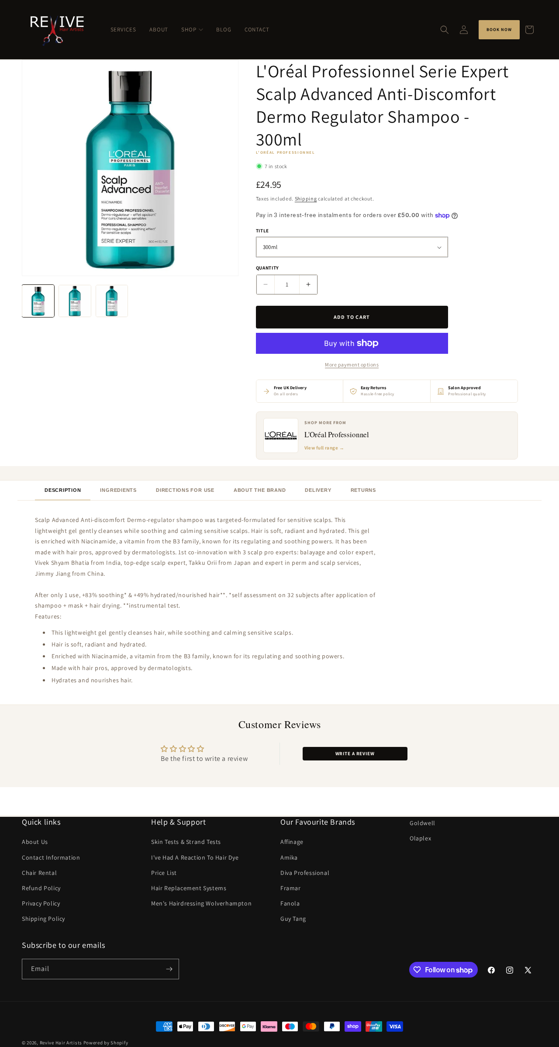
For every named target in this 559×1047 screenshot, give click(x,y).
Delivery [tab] (318, 490)
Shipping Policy (43, 919)
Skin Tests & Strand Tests (186, 842)
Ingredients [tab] (118, 490)
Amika (289, 857)
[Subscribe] (169, 969)
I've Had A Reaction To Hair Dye (195, 857)
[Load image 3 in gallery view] (112, 301)
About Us (35, 842)
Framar (290, 888)
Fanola (290, 903)
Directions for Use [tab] (185, 490)
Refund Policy (41, 888)
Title (262, 231)
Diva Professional (304, 873)
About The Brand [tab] (260, 490)
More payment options (352, 364)
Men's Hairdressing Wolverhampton (201, 903)
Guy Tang (293, 919)
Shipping (306, 198)
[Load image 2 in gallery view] (75, 301)
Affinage (292, 842)
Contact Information (51, 857)
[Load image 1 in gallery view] (38, 301)
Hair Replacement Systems (188, 888)
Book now (499, 29)
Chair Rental (39, 873)
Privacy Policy (41, 903)
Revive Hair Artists (61, 1043)
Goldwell (422, 823)
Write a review (355, 753)
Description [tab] (63, 490)
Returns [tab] (363, 490)
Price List (164, 873)
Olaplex (420, 838)
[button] (444, 29)
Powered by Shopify (105, 1043)
